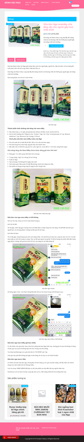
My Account (75, 5)
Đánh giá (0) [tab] (21, 60)
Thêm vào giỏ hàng (56, 46)
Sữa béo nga (65, 51)
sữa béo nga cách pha (52, 53)
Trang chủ (28, 2)
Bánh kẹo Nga (44, 2)
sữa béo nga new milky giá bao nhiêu (61, 57)
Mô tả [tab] (11, 60)
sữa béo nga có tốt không (54, 55)
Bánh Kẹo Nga (13, 2)
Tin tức (27, 4)
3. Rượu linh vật (55, 2)
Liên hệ (33, 4)
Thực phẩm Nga (54, 51)
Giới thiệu (36, 2)
